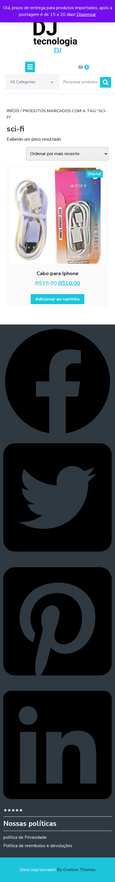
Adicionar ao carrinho (57, 299)
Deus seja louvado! (57, 870)
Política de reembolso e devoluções (37, 846)
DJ (57, 50)
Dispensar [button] (86, 14)
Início (13, 111)
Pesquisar (105, 82)
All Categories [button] (22, 82)
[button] (57, 381)
